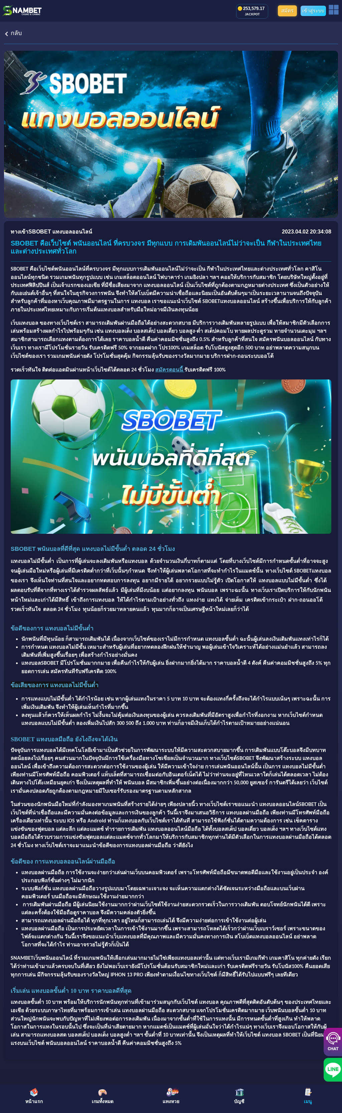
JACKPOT (252, 14)
